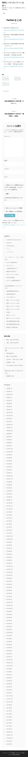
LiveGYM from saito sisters (13, 240)
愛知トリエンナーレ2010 (12, 300)
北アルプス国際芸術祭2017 (13, 280)
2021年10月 (9, 415)
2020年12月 (9, 424)
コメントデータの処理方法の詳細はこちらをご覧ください (14, 225)
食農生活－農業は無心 (12, 327)
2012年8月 (9, 672)
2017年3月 (9, 527)
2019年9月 (9, 455)
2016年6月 (9, 551)
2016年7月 (9, 548)
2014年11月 (9, 605)
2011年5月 (9, 717)
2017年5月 (9, 521)
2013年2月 (9, 653)
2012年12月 (9, 659)
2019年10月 (9, 452)
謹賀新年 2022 (10, 376)
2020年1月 (9, 445)
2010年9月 (9, 741)
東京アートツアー (11, 315)
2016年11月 (9, 536)
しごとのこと (9, 252)
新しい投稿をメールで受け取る (14, 211)
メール (6, 169)
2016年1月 (9, 563)
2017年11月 (9, 506)
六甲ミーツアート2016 (12, 274)
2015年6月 (9, 584)
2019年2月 (9, 470)
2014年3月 (9, 623)
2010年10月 (9, 738)
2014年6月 (9, 617)
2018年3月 (9, 497)
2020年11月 (9, 427)
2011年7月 (9, 711)
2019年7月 (9, 461)
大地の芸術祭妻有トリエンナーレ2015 (13, 287)
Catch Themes (16, 754)
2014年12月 (9, 602)
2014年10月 (9, 608)
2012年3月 (9, 687)
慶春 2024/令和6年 (11, 356)
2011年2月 (9, 726)
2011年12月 (9, 696)
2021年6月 (9, 418)
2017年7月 (9, 518)
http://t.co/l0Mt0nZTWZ (11, 39)
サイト (6, 177)
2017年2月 (9, 530)
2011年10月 (9, 702)
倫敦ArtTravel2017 (11, 271)
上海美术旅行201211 (11, 268)
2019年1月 (9, 473)
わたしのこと (9, 265)
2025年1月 (9, 391)
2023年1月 (9, 400)
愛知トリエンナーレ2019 (12, 309)
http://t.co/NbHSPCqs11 (11, 30)
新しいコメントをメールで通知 (14, 208)
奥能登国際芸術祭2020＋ (12, 291)
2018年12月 (9, 476)
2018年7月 (9, 488)
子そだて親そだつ (11, 297)
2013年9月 (9, 635)
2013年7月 (9, 641)
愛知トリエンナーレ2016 (12, 306)
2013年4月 (9, 650)
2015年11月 (9, 569)
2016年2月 (9, 560)
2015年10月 (9, 572)
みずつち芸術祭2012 (11, 262)
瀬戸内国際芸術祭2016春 (12, 324)
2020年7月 (9, 436)
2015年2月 (9, 596)
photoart (8, 243)
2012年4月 (9, 684)
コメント (7, 136)
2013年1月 (9, 656)
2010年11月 (9, 735)
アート (8, 249)
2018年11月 (9, 479)
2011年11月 (9, 699)
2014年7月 (9, 614)
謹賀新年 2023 (10, 362)
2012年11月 (9, 662)
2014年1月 (9, 629)
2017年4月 (9, 524)
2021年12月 (9, 412)
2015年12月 (9, 566)
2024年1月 (9, 397)
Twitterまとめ (5, 77)
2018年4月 (9, 494)
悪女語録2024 (10, 353)
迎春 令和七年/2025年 (12, 343)
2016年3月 (9, 557)
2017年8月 (9, 515)
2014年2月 (9, 626)
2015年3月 (9, 593)
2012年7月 (9, 675)
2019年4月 (9, 467)
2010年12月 (9, 732)
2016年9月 (9, 542)
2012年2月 (9, 690)
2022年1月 (9, 409)
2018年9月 (9, 482)
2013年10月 (9, 632)
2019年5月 (9, 464)
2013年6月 (9, 644)
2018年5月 (9, 491)
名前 (6, 160)
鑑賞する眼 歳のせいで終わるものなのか (14, 372)
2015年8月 (9, 578)
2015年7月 (9, 581)
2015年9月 (9, 575)
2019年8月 (9, 458)
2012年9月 (9, 669)
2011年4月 (9, 720)
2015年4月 (9, 590)
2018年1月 (9, 500)
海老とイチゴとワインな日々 (18, 752)
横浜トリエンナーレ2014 (12, 318)
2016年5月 (9, 554)
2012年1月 (9, 693)
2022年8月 (9, 403)
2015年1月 (9, 599)
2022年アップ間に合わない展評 (14, 359)
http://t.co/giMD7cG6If (11, 66)
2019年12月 (9, 449)
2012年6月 (9, 678)
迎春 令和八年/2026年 (12, 340)
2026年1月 (9, 388)
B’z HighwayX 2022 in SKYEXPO (14, 365)
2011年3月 (9, 723)
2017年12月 (9, 503)
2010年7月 (9, 744)
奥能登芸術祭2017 (11, 294)
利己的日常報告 (10, 277)
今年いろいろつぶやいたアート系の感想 (14, 349)
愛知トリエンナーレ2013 (12, 303)
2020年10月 (9, 430)
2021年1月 (9, 421)
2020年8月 (9, 433)
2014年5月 (9, 620)
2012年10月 (9, 666)
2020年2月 (9, 442)
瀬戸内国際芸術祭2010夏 (12, 321)
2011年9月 (9, 705)
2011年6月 (9, 714)
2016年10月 (9, 539)
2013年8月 (9, 638)
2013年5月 (9, 647)
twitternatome (6, 91)
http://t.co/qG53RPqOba (11, 57)
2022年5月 (9, 406)
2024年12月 (9, 394)
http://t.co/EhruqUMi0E (11, 48)
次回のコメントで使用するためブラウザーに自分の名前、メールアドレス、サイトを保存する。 (13, 187)
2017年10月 (9, 509)
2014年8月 (9, 611)
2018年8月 (9, 485)
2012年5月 (9, 681)
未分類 (8, 312)
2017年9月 (9, 512)
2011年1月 (9, 729)
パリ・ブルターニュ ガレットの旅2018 (14, 258)
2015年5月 (9, 587)
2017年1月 (9, 533)
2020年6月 (9, 439)
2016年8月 (9, 545)
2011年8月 (9, 708)
